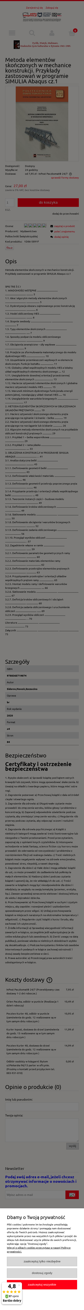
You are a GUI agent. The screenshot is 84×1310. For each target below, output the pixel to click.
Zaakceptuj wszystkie (42, 1284)
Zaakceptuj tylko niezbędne (42, 1261)
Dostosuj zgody (42, 1273)
